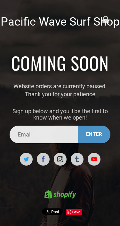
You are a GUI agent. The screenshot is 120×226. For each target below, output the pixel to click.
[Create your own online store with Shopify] (60, 195)
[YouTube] (94, 159)
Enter (94, 134)
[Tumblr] (77, 159)
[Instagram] (60, 159)
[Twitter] (26, 159)
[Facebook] (43, 159)
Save (76, 211)
